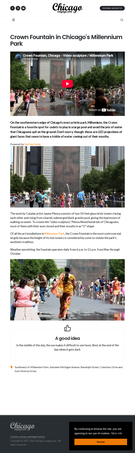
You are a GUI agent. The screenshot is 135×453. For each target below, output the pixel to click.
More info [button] (116, 433)
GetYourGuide (32, 144)
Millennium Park (54, 233)
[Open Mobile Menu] (13, 20)
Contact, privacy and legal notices (27, 436)
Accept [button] (101, 442)
